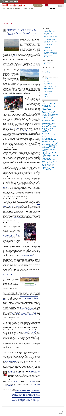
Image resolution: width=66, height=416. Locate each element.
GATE (45, 126)
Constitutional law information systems (48, 118)
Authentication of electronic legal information (48, 112)
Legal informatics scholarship (49, 139)
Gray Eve (9, 389)
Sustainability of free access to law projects (48, 163)
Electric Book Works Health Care (12, 361)
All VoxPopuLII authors (48, 62)
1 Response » (36, 35)
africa (56, 103)
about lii (15, 412)
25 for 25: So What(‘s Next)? (49, 33)
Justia (45, 84)
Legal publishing (19, 33)
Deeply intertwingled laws (49, 39)
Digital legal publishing (19, 32)
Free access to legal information (29, 393)
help (39, 412)
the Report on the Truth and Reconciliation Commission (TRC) (11, 235)
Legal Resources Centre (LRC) (26, 308)
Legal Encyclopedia (24, 8)
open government (17, 217)
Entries (46, 71)
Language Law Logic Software (50, 86)
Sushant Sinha (53, 161)
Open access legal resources (17, 396)
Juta (26, 394)
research (43, 161)
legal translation (26, 33)
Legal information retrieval (48, 142)
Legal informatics (47, 137)
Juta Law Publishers (31, 394)
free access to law (11, 33)
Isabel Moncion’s (27, 130)
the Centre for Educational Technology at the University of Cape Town (24, 372)
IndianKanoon (51, 126)
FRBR (50, 125)
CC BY (11, 379)
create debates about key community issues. (19, 189)
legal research (46, 147)
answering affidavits (19, 326)
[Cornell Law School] (11, 2)
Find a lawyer (16, 8)
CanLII (53, 114)
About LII (4, 8)
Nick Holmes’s (30, 127)
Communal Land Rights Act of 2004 (33, 390)
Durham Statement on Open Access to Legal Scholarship (48, 123)
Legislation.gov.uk (49, 152)
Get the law (9, 8)
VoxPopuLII (7, 23)
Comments (47, 72)
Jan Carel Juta (14, 55)
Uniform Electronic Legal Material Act (48, 167)
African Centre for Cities (30, 332)
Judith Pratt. (16, 381)
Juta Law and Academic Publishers (27, 255)
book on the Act (28, 309)
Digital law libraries (50, 120)
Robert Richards (31, 381)
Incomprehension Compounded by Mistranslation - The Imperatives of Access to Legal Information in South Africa (22, 30)
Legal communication (46, 134)
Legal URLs (49, 149)
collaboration (51, 116)
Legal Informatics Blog (48, 88)
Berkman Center (47, 80)
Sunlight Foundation (48, 97)
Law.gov (45, 130)
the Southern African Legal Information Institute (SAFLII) (21, 205)
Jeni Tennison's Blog (48, 83)
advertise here (31, 412)
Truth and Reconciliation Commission (23, 401)
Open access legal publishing (34, 395)
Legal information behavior (46, 141)
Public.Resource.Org (48, 159)
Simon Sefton (28, 398)
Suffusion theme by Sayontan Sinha (56, 407)
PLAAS (17, 398)
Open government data (27, 396)
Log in (45, 69)
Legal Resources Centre (23, 395)
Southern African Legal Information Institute (27, 400)
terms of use (46, 412)
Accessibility (7, 412)
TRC (37, 400)
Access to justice (11, 32)
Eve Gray (10, 371)
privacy (48, 158)
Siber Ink (23, 398)
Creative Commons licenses (27, 314)
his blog (13, 128)
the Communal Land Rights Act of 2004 (29, 295)
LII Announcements (48, 91)
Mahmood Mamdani (20, 85)
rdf (55, 159)
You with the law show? (49, 34)
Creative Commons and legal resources (22, 391)
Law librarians (47, 130)
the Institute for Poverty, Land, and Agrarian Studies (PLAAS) (25, 331)
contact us (22, 412)
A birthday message (48, 44)
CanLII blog (46, 81)
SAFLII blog (46, 96)
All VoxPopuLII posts (48, 63)
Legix (45, 89)
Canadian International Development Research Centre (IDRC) (23, 313)
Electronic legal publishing (30, 32)
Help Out (31, 8)
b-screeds (46, 78)
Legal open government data (50, 143)
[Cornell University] (3, 2)
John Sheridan (50, 128)
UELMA (44, 166)
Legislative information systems (50, 154)
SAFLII (20, 398)
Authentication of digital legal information (48, 108)
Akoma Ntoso (46, 105)
